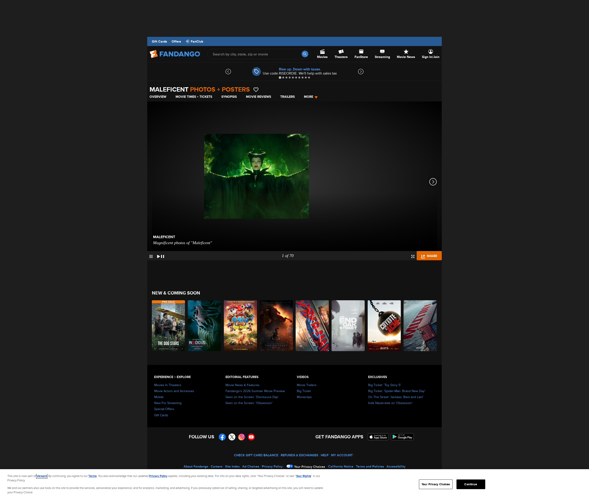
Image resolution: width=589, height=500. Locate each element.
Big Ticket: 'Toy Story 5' (384, 385)
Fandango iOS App (378, 436)
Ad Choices (250, 466)
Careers (216, 466)
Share (431, 256)
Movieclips (304, 397)
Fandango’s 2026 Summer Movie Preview (255, 391)
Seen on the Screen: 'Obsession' (248, 403)
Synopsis (229, 96)
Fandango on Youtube (251, 437)
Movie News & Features (242, 385)
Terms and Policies (370, 466)
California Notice (340, 466)
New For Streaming (168, 403)
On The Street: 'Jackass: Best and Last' (395, 397)
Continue (470, 484)
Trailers (287, 96)
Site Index (232, 466)
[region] (294, 484)
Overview (158, 96)
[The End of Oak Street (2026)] (348, 325)
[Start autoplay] (160, 255)
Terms (92, 476)
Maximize (412, 256)
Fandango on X (231, 437)
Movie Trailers (307, 385)
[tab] (280, 77)
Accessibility (396, 466)
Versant (42, 476)
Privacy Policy (272, 466)
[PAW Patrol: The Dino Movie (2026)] (240, 325)
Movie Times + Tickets (194, 96)
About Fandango (196, 466)
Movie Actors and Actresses (174, 391)
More (308, 96)
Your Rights (303, 476)
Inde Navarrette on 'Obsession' (390, 403)
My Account (342, 455)
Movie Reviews (258, 96)
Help (325, 455)
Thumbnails (151, 256)
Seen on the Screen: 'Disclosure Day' (252, 397)
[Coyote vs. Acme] (384, 325)
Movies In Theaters (167, 385)
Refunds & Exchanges (299, 455)
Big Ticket (304, 391)
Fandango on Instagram (241, 437)
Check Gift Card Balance (256, 455)
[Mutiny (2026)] (420, 325)
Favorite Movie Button (256, 90)
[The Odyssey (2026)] (276, 325)
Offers (176, 41)
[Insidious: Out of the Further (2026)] (204, 325)
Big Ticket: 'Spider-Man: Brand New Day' (396, 391)
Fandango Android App (402, 436)
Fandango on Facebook (222, 437)
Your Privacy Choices (309, 467)
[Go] (305, 54)
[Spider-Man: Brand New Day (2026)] (312, 325)
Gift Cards (159, 41)
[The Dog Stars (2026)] (168, 325)
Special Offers (164, 409)
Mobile (159, 397)
